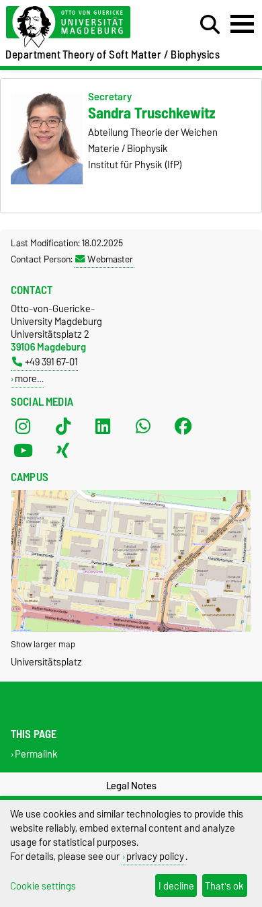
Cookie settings (43, 885)
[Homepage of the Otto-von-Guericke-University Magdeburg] (80, 27)
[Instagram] (23, 426)
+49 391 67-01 (51, 361)
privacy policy (155, 856)
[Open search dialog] (210, 25)
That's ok (224, 885)
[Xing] (63, 450)
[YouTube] (23, 450)
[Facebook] (183, 426)
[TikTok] (63, 426)
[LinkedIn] (103, 426)
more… (29, 378)
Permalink (36, 754)
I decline (176, 885)
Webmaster (110, 259)
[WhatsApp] (143, 426)
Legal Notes (131, 786)
